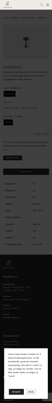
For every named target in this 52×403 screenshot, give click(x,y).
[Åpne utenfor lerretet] (47, 5)
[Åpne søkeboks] (41, 4)
